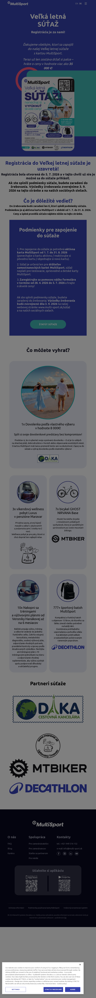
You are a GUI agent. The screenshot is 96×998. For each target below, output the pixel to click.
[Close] (80, 964)
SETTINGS (16, 989)
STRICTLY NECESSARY (53, 989)
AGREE (72, 989)
